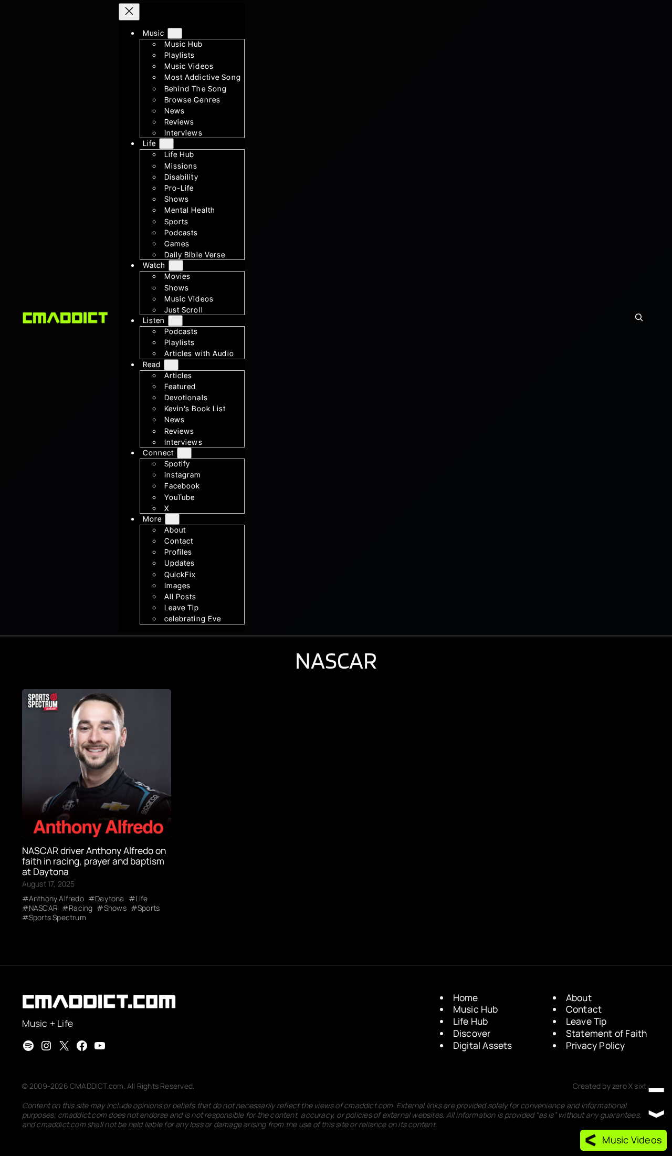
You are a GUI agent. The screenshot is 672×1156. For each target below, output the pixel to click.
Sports (149, 908)
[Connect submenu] (184, 453)
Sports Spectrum (57, 917)
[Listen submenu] (175, 320)
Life (141, 898)
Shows (115, 908)
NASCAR (43, 908)
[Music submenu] (174, 33)
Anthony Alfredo (56, 898)
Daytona (109, 898)
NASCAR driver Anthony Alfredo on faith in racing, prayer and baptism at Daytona (94, 861)
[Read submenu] (171, 364)
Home (465, 997)
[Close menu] (129, 11)
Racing (80, 908)
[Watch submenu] (176, 266)
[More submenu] (172, 519)
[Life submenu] (166, 144)
